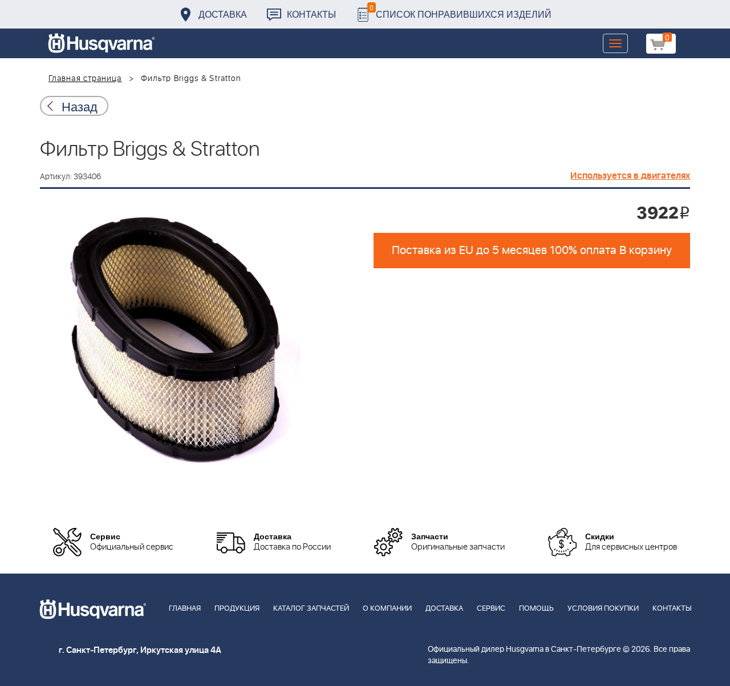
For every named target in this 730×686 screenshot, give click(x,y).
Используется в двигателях (630, 176)
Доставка (222, 14)
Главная (185, 608)
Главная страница (85, 78)
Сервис (491, 608)
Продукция (236, 608)
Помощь (536, 608)
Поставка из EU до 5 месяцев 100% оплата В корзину (532, 250)
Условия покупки (603, 608)
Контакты (311, 14)
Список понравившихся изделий (460, 11)
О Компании (387, 608)
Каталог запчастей (311, 608)
